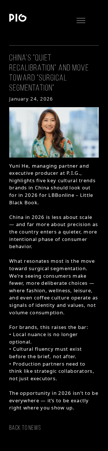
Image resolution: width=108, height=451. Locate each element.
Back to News (25, 427)
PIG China (17, 17)
